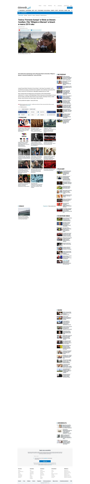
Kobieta (41, 470)
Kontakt (19, 481)
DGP (54, 5)
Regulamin (39, 481)
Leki (52, 472)
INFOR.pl (40, 5)
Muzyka (41, 477)
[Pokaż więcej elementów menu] (72, 10)
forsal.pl (45, 5)
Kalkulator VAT (66, 473)
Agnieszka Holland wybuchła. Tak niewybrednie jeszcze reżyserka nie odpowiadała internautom (36, 171)
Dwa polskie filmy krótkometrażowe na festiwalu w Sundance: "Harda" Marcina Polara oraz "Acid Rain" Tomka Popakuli (36, 185)
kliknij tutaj (50, 464)
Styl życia (52, 477)
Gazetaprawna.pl (20, 471)
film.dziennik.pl (24, 17)
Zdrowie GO (30, 15)
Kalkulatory (66, 468)
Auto (30, 470)
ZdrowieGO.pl (60, 5)
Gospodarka (31, 472)
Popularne (45, 206)
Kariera (33, 481)
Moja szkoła (42, 473)
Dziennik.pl (32, 468)
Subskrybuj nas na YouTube (24, 30)
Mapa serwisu (55, 481)
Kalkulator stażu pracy (67, 472)
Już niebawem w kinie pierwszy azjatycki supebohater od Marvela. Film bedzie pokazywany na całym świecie (24, 185)
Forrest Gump (32, 109)
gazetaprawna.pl (66, 5)
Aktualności (24, 12)
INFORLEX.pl (50, 5)
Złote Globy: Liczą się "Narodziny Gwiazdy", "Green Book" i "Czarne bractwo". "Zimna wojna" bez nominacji (36, 130)
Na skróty (20, 468)
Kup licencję (28, 105)
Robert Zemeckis (25, 109)
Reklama (28, 481)
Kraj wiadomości (52, 206)
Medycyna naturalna (54, 473)
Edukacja (41, 472)
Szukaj (70, 7)
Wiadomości (32, 473)
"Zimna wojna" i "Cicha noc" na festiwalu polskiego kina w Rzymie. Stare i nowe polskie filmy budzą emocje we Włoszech (23, 171)
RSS (71, 481)
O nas (24, 481)
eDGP (19, 472)
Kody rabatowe (42, 471)
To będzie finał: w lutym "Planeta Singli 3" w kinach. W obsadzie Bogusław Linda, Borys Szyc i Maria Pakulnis (24, 130)
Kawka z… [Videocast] (36, 15)
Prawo (52, 470)
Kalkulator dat (66, 470)
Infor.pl (19, 470)
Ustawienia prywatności (64, 481)
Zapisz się (45, 461)
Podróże (31, 477)
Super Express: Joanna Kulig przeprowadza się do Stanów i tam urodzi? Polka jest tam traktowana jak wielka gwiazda (36, 158)
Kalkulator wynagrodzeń (67, 477)
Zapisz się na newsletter (37, 30)
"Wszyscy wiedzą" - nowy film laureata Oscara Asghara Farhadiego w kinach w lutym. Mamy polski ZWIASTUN (49, 158)
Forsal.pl (19, 473)
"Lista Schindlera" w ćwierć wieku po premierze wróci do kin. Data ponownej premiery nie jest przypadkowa (37, 144)
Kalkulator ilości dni (67, 471)
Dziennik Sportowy (43, 15)
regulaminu (45, 458)
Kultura (41, 478)
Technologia (32, 471)
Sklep (71, 5)
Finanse (52, 471)
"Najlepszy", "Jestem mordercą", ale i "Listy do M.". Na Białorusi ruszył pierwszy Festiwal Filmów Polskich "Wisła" (50, 130)
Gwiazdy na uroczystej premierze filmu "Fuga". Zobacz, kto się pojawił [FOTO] (50, 143)
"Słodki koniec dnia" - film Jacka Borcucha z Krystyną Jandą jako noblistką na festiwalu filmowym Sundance (24, 158)
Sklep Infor (19, 477)
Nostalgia (25, 15)
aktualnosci (28, 17)
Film (19, 12)
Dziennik (19, 17)
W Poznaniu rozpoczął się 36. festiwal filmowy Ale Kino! (49, 170)
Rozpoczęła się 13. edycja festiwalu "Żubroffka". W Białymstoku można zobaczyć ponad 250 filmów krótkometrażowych (23, 144)
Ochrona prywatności (47, 481)
